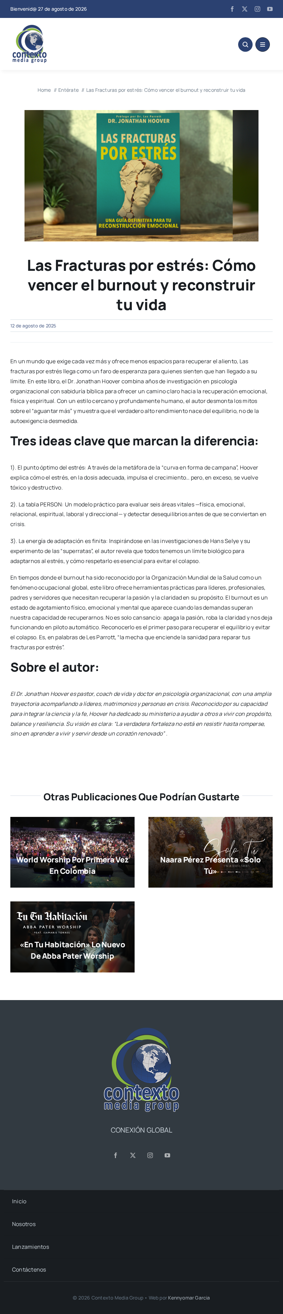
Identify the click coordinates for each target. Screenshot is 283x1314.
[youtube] (270, 9)
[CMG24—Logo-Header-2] (46, 27)
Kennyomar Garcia (189, 1297)
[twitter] (244, 9)
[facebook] (232, 9)
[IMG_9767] (141, 113)
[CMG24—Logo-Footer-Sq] (141, 1030)
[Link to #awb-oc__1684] (262, 44)
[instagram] (257, 9)
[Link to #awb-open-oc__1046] (245, 44)
